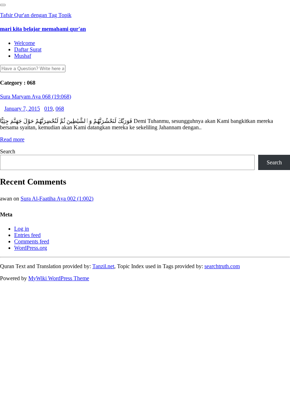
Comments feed (31, 241)
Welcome (24, 43)
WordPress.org (30, 248)
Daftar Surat (27, 49)
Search (7, 151)
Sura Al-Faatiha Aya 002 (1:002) (57, 199)
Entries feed (27, 235)
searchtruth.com (222, 266)
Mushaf (22, 56)
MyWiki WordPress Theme (58, 278)
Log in (21, 229)
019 (48, 109)
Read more (12, 139)
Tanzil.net (103, 266)
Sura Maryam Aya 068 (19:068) (35, 97)
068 (60, 109)
